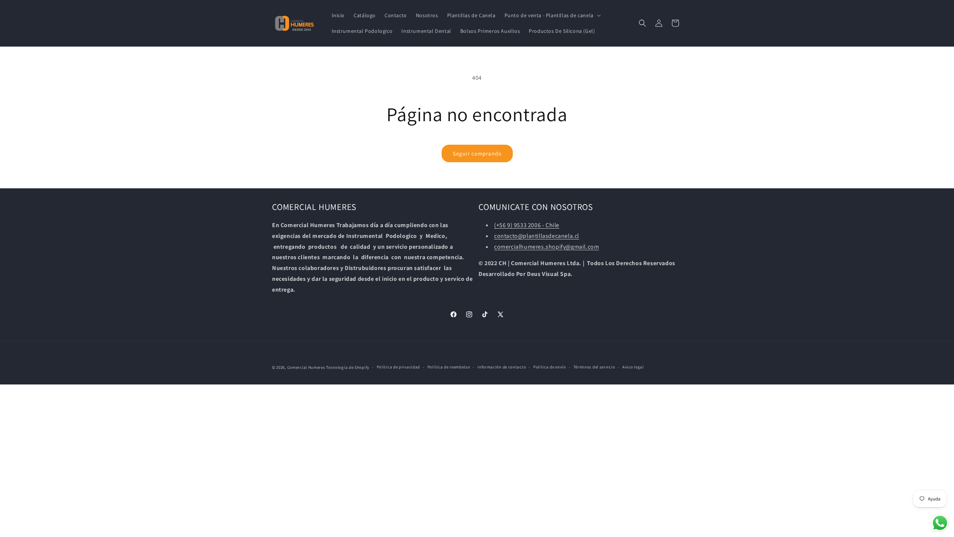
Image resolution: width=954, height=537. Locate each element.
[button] (552, 15)
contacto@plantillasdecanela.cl (536, 236)
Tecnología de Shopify (347, 367)
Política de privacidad (398, 367)
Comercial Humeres (306, 367)
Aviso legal (633, 367)
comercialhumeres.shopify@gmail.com (546, 247)
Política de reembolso (448, 367)
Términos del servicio (594, 367)
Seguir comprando (477, 153)
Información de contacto (501, 367)
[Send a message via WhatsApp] (940, 523)
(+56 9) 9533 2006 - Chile (526, 225)
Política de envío (549, 367)
